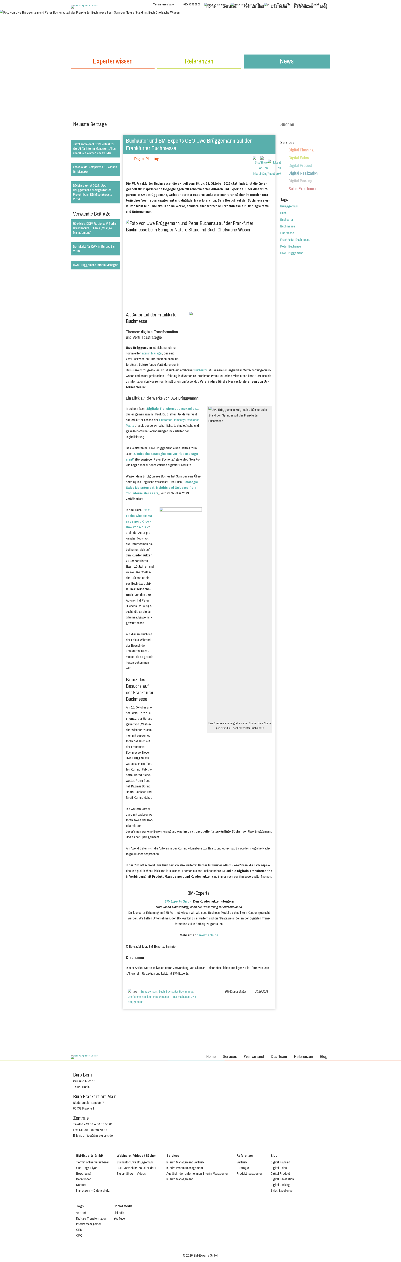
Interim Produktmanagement (184, 1168)
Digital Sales (299, 158)
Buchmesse (186, 991)
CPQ (79, 1235)
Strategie (243, 1168)
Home (211, 6)
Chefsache (134, 997)
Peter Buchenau (180, 997)
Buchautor (200, 370)
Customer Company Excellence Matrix (162, 423)
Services (230, 6)
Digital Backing (300, 181)
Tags (80, 1206)
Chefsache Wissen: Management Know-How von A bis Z (139, 518)
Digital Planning (146, 159)
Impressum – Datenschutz (93, 1190)
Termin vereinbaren (164, 4)
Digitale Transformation (91, 1218)
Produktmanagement (250, 1173)
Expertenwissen (113, 61)
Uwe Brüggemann (291, 253)
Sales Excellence (302, 189)
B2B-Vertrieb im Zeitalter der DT (138, 1168)
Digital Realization (303, 173)
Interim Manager (152, 353)
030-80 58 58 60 (191, 4)
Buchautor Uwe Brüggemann (135, 1162)
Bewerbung (83, 1173)
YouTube (119, 1218)
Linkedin (119, 1213)
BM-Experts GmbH (178, 901)
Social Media (123, 1206)
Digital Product (300, 165)
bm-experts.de (207, 935)
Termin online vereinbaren (92, 1162)
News (287, 61)
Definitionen (83, 1179)
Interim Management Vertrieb (185, 1162)
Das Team (279, 6)
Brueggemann (149, 991)
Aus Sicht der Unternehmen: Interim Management (198, 1173)
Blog (323, 6)
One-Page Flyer (86, 1168)
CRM (79, 1229)
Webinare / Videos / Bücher (136, 1155)
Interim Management (179, 1179)
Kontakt (81, 1185)
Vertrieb (242, 1162)
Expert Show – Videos (131, 1173)
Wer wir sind (254, 6)
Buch (162, 991)
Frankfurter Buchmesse (156, 997)
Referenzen (303, 6)
